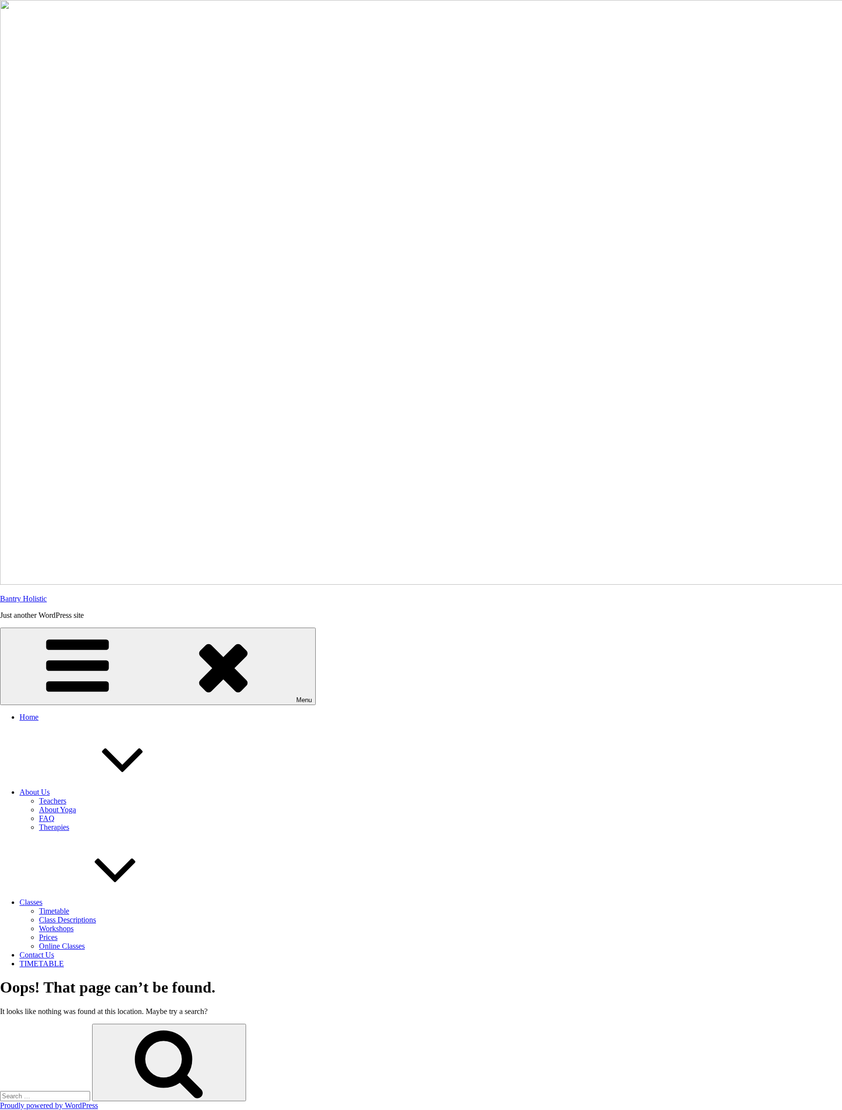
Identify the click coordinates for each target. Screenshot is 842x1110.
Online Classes (62, 946)
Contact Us (36, 955)
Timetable (54, 911)
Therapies (54, 827)
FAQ (47, 818)
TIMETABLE (41, 963)
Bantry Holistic (23, 598)
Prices (48, 937)
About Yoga (57, 809)
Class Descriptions (67, 920)
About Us (34, 792)
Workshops (56, 928)
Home (28, 717)
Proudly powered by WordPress (49, 1105)
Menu (304, 700)
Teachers (52, 801)
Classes (30, 902)
